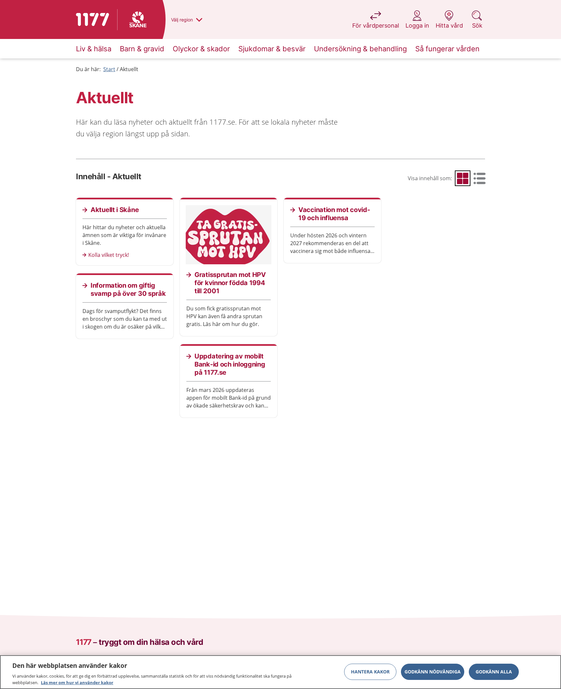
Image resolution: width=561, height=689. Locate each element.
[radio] (462, 178)
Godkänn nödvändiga (433, 672)
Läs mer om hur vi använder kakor (77, 682)
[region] (280, 672)
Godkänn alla (494, 672)
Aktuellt (129, 69)
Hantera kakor (370, 672)
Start (109, 69)
